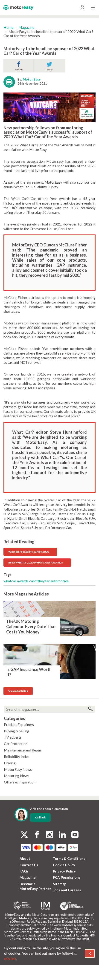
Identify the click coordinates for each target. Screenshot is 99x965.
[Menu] (92, 7)
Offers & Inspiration (19, 782)
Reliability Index (16, 756)
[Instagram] (49, 835)
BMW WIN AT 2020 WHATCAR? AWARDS (35, 562)
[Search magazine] (90, 709)
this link (10, 958)
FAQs (24, 871)
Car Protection (15, 743)
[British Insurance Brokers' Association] (22, 905)
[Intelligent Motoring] (45, 906)
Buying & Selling (16, 731)
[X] (24, 834)
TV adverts (13, 737)
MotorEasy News (18, 769)
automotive (59, 581)
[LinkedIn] (62, 835)
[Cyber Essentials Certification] (71, 905)
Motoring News (16, 775)
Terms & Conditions (69, 858)
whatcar (10, 581)
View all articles (18, 691)
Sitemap (59, 884)
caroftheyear (39, 581)
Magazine (26, 27)
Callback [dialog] (40, 817)
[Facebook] (37, 835)
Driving (10, 763)
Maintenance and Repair (23, 750)
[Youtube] (75, 835)
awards (23, 581)
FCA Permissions (66, 877)
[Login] (82, 7)
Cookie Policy (64, 865)
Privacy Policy (64, 871)
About (25, 858)
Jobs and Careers (67, 890)
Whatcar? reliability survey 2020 (28, 551)
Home (8, 27)
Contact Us (29, 865)
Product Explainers (19, 724)
